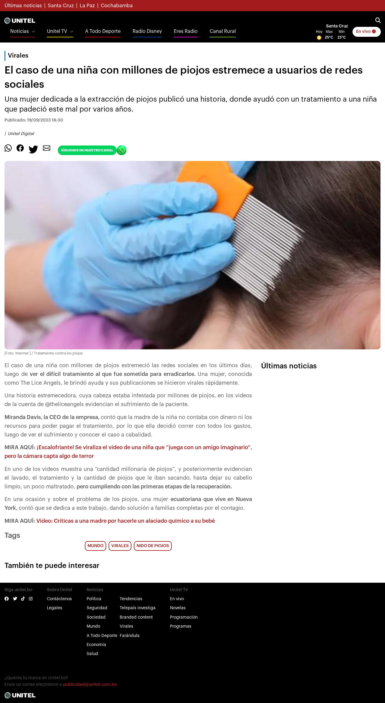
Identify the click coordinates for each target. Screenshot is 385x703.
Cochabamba (117, 5)
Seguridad (97, 608)
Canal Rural (223, 31)
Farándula (130, 636)
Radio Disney (147, 31)
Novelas (178, 608)
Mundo (93, 626)
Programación (184, 617)
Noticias (19, 31)
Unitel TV (57, 31)
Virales (126, 626)
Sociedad (96, 617)
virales (120, 546)
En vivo (364, 32)
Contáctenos (59, 599)
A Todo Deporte (103, 31)
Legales (54, 608)
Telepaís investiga (138, 608)
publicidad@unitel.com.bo (90, 685)
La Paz (87, 5)
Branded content (136, 617)
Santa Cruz (61, 5)
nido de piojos (153, 546)
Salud (92, 654)
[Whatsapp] (8, 148)
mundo (95, 546)
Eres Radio (186, 31)
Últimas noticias (23, 5)
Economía (96, 645)
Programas (180, 626)
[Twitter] (33, 149)
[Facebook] (20, 148)
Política (94, 599)
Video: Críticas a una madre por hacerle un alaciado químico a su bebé (125, 521)
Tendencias (131, 599)
